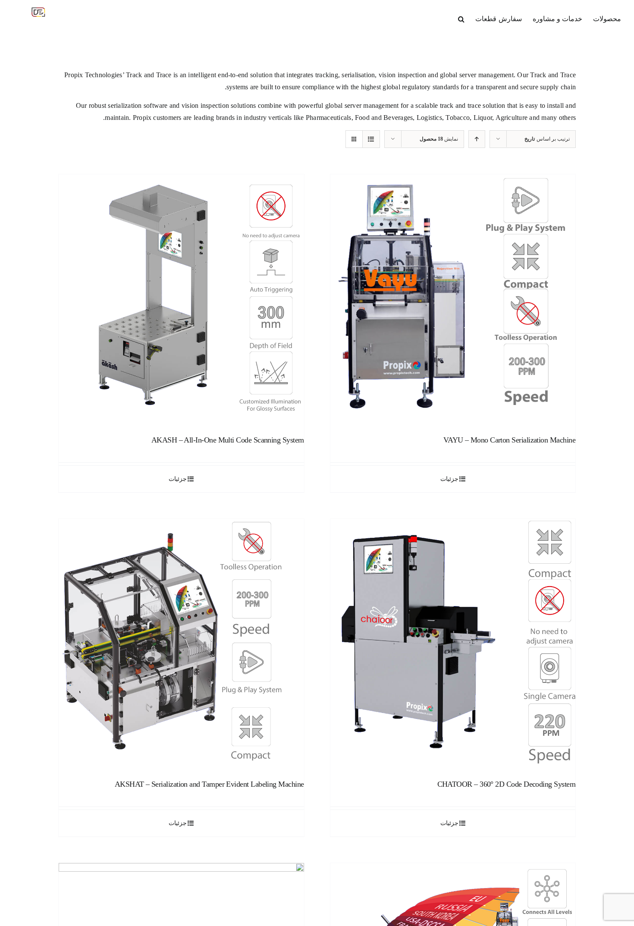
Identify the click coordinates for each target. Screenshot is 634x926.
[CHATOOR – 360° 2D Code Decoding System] (453, 641)
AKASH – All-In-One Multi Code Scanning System (227, 440)
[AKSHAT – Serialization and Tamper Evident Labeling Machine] (181, 641)
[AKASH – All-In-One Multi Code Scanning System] (181, 297)
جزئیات (449, 479)
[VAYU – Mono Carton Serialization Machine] (453, 297)
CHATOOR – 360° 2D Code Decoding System (506, 784)
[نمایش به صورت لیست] (371, 139)
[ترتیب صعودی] (476, 139)
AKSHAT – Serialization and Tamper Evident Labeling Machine (209, 784)
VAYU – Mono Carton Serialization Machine (509, 440)
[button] (461, 18)
